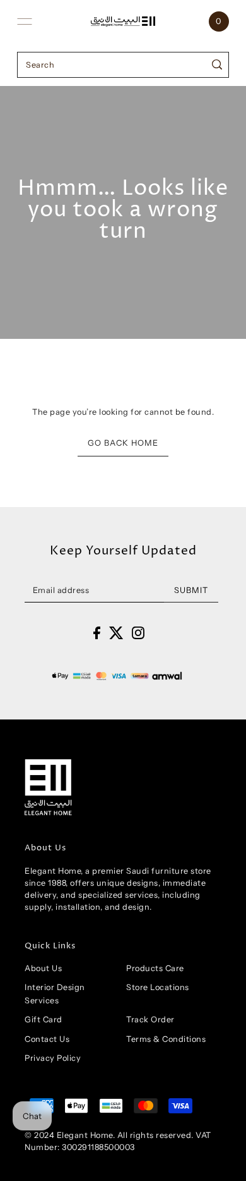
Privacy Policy (53, 1058)
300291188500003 (98, 1147)
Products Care (155, 968)
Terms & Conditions (166, 1039)
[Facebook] (96, 632)
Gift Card (43, 1019)
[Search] (217, 64)
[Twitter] (116, 632)
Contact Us (47, 1039)
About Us (43, 968)
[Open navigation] (24, 21)
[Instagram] (138, 632)
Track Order (150, 1019)
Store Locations (157, 987)
